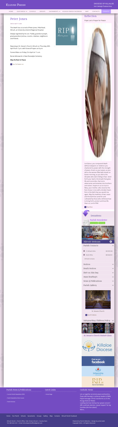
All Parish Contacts (89, 259)
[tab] (98, 246)
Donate (106, 11)
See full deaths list (18, 64)
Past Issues (102, 223)
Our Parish (21, 11)
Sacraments (53, 11)
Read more (90, 207)
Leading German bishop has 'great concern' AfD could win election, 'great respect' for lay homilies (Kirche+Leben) (95, 405)
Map (86, 11)
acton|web (101, 421)
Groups (42, 11)
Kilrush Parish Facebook (72, 11)
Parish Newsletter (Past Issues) (15, 398)
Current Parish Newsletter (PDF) (16, 394)
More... (82, 410)
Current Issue (94, 223)
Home (11, 11)
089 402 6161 (13, 423)
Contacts (96, 11)
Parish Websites (85, 421)
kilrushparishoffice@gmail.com (32, 423)
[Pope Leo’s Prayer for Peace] (98, 160)
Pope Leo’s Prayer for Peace (95, 20)
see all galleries (92, 315)
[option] (98, 301)
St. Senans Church (98, 311)
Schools (32, 11)
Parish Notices (11, 401)
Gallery (45, 416)
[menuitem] (11, 11)
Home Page (49, 394)
